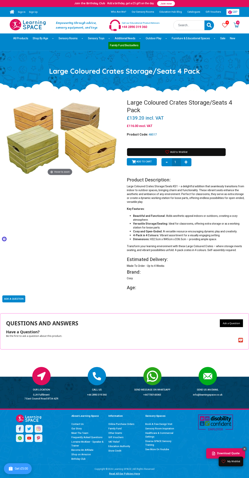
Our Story (76, 428)
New (232, 38)
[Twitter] (29, 429)
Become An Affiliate (82, 450)
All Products (20, 38)
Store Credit (114, 451)
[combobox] (189, 25)
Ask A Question (14, 299)
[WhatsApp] (20, 438)
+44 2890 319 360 (97, 395)
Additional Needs (125, 38)
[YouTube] (29, 438)
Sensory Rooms (68, 38)
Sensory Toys (96, 38)
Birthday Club (78, 459)
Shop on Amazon (81, 454)
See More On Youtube (157, 449)
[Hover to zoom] (59, 137)
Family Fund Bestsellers (124, 45)
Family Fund (115, 428)
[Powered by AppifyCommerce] (240, 340)
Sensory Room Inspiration (159, 428)
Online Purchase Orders (121, 424)
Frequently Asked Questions (87, 437)
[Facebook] (20, 429)
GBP (235, 12)
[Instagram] (38, 429)
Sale (222, 38)
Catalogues (193, 12)
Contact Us (77, 424)
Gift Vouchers (213, 12)
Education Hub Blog (171, 12)
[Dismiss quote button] (244, 449)
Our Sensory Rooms (143, 12)
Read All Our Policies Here (124, 473)
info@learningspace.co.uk (208, 395)
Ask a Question (231, 323)
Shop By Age (40, 38)
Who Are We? (118, 12)
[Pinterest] (38, 438)
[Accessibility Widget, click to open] (4, 239)
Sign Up (33, 12)
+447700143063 (152, 395)
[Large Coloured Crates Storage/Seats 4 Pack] (28, 24)
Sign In (21, 12)
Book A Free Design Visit (158, 424)
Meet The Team (79, 433)
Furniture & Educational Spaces (191, 38)
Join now (166, 3)
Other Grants (115, 433)
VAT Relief (114, 442)
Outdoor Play (153, 38)
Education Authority (119, 446)
